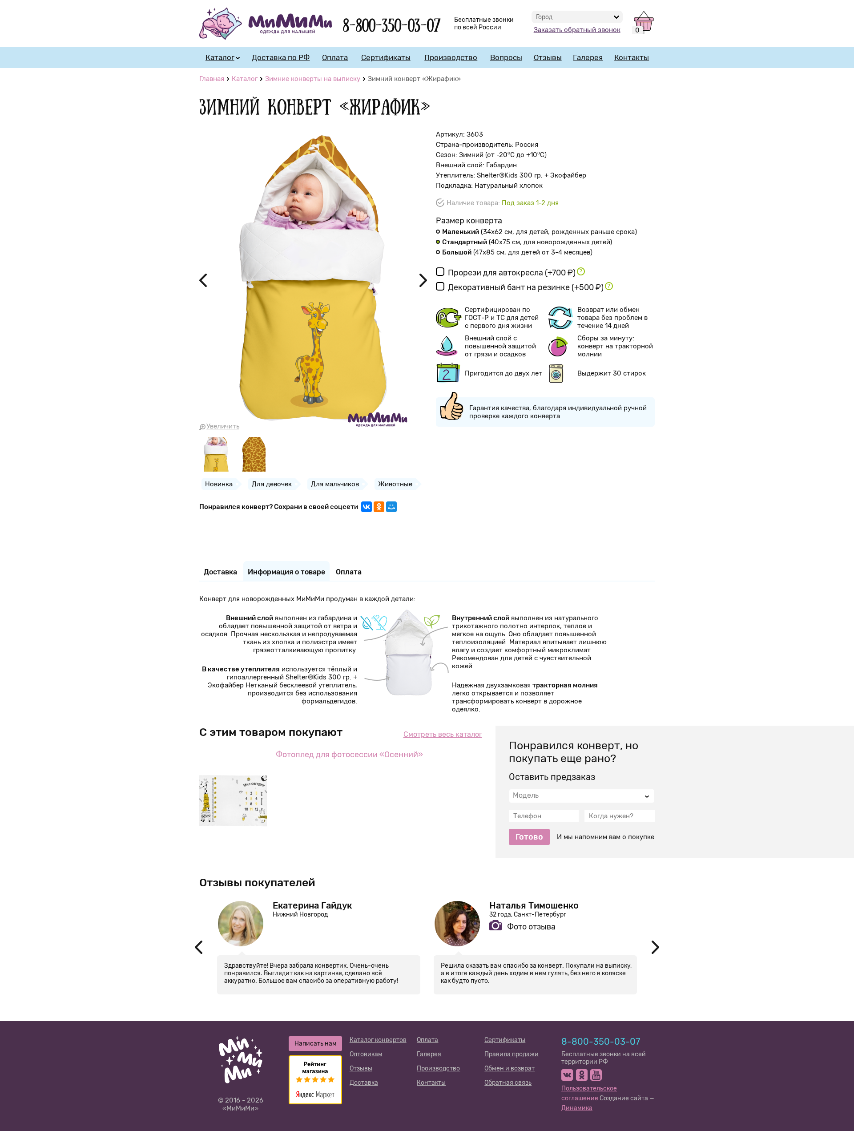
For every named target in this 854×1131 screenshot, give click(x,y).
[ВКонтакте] (366, 506)
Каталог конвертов (378, 1040)
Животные (395, 484)
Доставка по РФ (281, 57)
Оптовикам (366, 1054)
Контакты (631, 57)
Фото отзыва (531, 927)
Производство (450, 57)
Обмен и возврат (509, 1068)
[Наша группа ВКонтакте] (567, 1075)
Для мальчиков (335, 484)
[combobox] (582, 796)
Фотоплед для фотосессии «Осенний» (349, 754)
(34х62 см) (539, 232)
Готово (529, 837)
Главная (211, 79)
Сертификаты (386, 57)
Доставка (364, 1083)
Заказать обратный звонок (577, 30)
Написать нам (315, 1043)
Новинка (219, 484)
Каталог (219, 57)
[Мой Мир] (391, 506)
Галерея (588, 57)
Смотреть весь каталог (442, 734)
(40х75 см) (527, 242)
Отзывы (548, 57)
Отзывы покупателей (257, 882)
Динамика (576, 1108)
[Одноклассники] (379, 506)
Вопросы (506, 57)
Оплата (335, 57)
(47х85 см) (517, 252)
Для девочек (272, 484)
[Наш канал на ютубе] (596, 1075)
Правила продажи (511, 1054)
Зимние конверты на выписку (312, 79)
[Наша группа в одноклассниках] (582, 1075)
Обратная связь (508, 1083)
